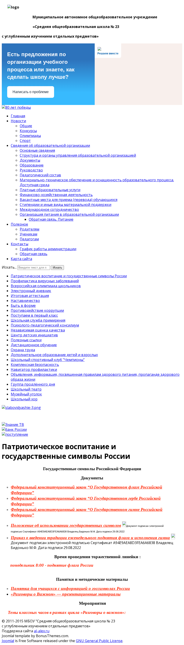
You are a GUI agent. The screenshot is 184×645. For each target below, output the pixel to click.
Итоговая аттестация (30, 295)
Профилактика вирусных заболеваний (45, 280)
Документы (30, 160)
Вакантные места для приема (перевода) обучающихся (68, 199)
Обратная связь (33, 253)
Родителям (29, 229)
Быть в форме (23, 305)
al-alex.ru (41, 630)
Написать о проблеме (31, 92)
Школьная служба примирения (38, 320)
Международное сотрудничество (49, 209)
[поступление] (15, 434)
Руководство (31, 170)
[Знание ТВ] (13, 424)
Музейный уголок (26, 394)
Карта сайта (21, 258)
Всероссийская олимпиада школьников (46, 285)
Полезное (19, 224)
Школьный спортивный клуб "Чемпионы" (48, 359)
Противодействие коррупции (37, 310)
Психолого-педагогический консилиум (45, 325)
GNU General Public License (99, 640)
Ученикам (28, 234)
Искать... (9, 267)
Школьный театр (26, 389)
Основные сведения (37, 150)
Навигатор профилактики (34, 369)
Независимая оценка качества (38, 330)
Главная (18, 115)
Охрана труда (23, 349)
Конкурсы (28, 130)
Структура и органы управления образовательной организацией (78, 155)
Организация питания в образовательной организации (69, 214)
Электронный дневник (31, 290)
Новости (18, 120)
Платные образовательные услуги (50, 189)
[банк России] (14, 429)
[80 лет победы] (16, 107)
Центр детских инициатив (34, 335)
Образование (32, 165)
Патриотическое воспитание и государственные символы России (69, 275)
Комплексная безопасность (35, 364)
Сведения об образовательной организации (50, 145)
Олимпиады (30, 135)
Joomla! (8, 640)
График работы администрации (48, 248)
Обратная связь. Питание (51, 219)
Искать (57, 267)
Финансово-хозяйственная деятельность (56, 194)
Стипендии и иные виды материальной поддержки (65, 204)
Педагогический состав (40, 175)
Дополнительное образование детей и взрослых (54, 354)
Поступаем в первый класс (34, 315)
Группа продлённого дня (33, 384)
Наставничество (25, 300)
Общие (26, 125)
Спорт (25, 140)
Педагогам (29, 239)
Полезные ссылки (26, 339)
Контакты (19, 243)
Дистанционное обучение (34, 344)
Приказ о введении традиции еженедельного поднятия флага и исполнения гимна (90, 537)
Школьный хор (24, 399)
